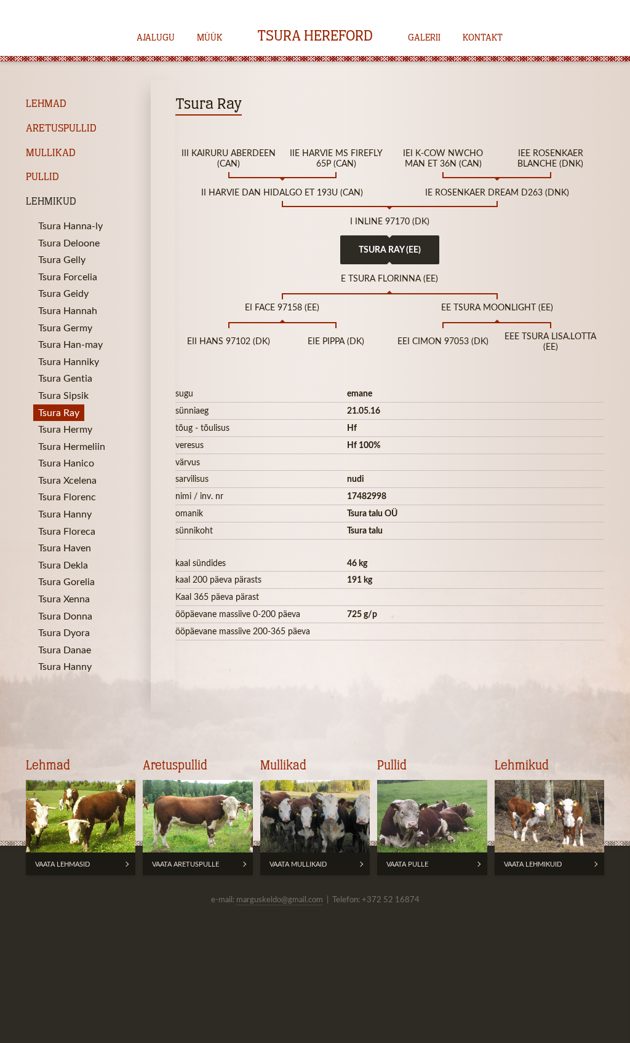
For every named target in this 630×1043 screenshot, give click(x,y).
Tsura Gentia (65, 378)
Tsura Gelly (62, 259)
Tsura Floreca (66, 531)
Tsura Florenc (67, 496)
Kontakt (483, 38)
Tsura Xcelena (67, 480)
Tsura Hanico (66, 463)
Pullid (42, 177)
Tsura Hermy (65, 429)
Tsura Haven (64, 547)
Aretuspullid (61, 128)
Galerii (424, 38)
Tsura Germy (65, 327)
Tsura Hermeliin (71, 446)
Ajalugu (156, 38)
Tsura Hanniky (68, 361)
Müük (209, 38)
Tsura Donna (65, 616)
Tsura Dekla (63, 565)
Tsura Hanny (65, 514)
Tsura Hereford (315, 37)
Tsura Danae (64, 649)
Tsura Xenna (64, 598)
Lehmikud (51, 202)
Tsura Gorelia (66, 581)
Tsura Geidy (63, 293)
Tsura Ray (58, 412)
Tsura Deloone (69, 243)
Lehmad (46, 104)
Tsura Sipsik (63, 395)
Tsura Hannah (67, 310)
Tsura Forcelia (67, 276)
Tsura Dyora (64, 632)
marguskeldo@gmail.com (279, 899)
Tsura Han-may (70, 344)
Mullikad (51, 153)
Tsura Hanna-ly (70, 225)
